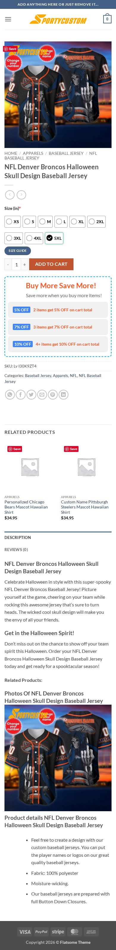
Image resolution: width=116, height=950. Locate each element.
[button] (8, 19)
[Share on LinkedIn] (63, 395)
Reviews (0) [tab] (16, 549)
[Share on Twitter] (31, 395)
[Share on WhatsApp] (10, 395)
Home (10, 153)
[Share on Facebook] (21, 395)
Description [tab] (17, 537)
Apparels (33, 153)
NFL (73, 375)
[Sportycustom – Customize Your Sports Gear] (58, 19)
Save (12, 48)
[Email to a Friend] (42, 395)
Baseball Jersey (66, 153)
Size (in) (12, 208)
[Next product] (9, 194)
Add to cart (51, 264)
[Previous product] (21, 194)
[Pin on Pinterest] (53, 395)
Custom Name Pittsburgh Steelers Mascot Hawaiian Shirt (85, 507)
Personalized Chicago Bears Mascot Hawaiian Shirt (26, 507)
